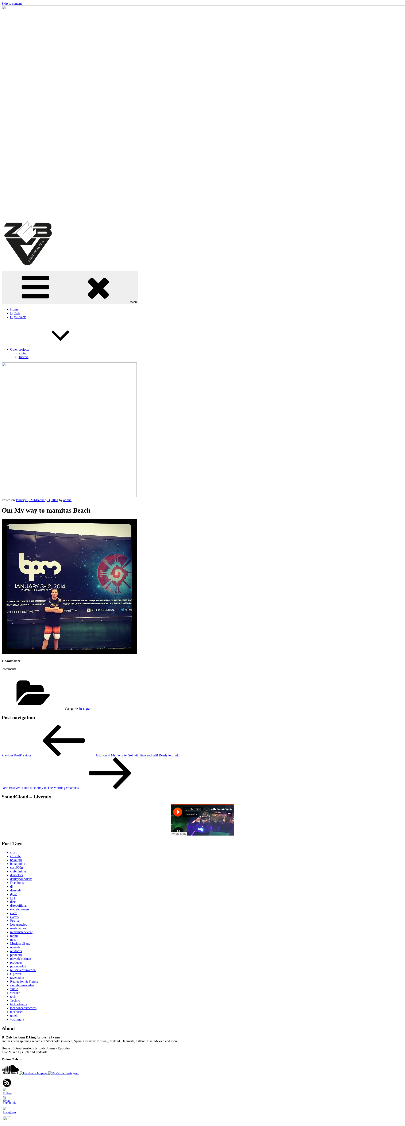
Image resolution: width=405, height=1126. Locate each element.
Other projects (19, 349)
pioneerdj (16, 955)
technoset (16, 1012)
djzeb (13, 901)
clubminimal (18, 871)
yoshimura (17, 1019)
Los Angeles (18, 924)
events (14, 917)
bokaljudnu (17, 863)
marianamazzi (19, 928)
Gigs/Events (18, 317)
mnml (14, 936)
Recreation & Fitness (24, 981)
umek (14, 1015)
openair (15, 947)
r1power (15, 974)
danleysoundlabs (21, 879)
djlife (13, 894)
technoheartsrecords (23, 1008)
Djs (12, 898)
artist (13, 852)
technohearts (18, 1004)
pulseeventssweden (23, 970)
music (14, 939)
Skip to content (12, 3)
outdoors (16, 951)
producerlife (18, 966)
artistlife (15, 856)
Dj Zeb (15, 313)
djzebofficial (18, 905)
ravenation (17, 977)
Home (14, 309)
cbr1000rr (16, 867)
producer (16, 962)
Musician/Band (20, 943)
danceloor (16, 875)
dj (11, 886)
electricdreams (19, 909)
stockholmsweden (22, 985)
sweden (15, 993)
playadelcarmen (20, 958)
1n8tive (23, 357)
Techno (15, 1000)
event (13, 913)
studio (14, 989)
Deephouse (17, 882)
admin (67, 500)
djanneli (15, 890)
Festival (15, 920)
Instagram (85, 708)
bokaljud (16, 860)
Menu (133, 302)
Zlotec (23, 353)
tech (13, 996)
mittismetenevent (21, 932)
